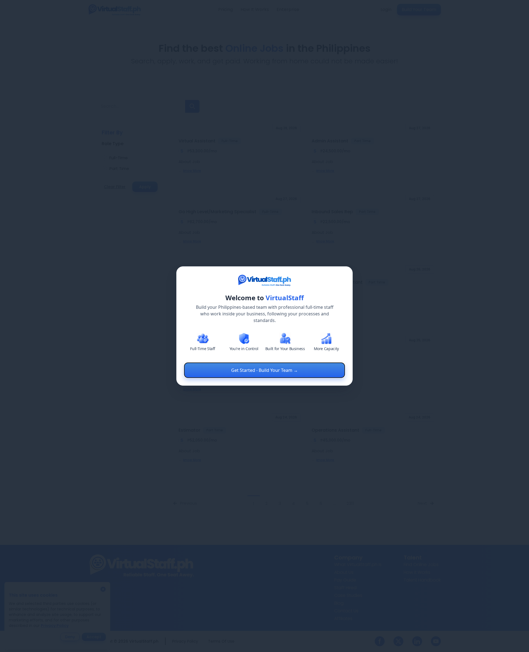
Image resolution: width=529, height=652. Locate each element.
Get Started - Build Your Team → (264, 370)
